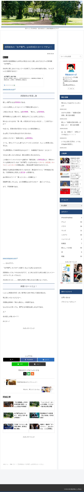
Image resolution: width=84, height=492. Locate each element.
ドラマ (6, 57)
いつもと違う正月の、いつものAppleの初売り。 (71, 143)
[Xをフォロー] (25, 373)
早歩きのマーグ (71, 74)
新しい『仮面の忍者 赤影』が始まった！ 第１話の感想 (71, 123)
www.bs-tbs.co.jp (8, 89)
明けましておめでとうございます (71, 104)
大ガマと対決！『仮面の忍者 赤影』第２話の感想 (71, 114)
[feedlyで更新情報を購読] (28, 373)
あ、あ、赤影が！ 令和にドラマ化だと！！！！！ (71, 133)
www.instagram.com (9, 258)
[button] (37, 364)
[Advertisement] (29, 38)
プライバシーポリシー (68, 302)
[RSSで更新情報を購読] (32, 373)
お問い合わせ (65, 297)
